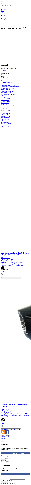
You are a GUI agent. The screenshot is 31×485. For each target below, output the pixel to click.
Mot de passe (4, 458)
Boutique (3, 79)
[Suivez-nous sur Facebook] (7, 433)
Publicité (3, 438)
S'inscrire (13, 483)
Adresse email (4, 457)
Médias (2, 11)
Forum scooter (4, 9)
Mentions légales (5, 436)
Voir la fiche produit (15, 277)
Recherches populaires (6, 82)
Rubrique (3, 70)
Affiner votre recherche (7, 69)
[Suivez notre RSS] (3, 433)
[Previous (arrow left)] (1, 441)
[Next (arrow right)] (3, 441)
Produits (3, 14)
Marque (3, 75)
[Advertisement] (15, 46)
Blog (2, 12)
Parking (3, 8)
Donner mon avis (5, 277)
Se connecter (11, 461)
